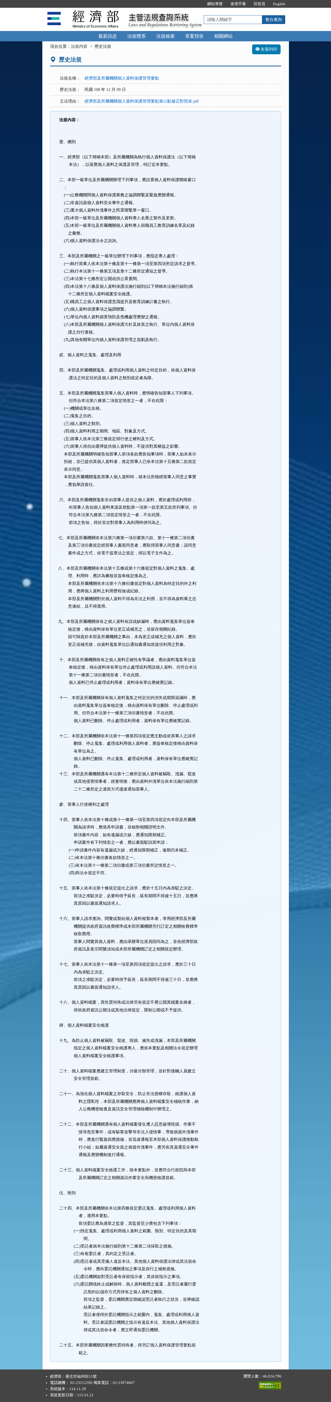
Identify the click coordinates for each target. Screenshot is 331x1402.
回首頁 (259, 4)
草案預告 (194, 36)
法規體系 (136, 36)
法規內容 (79, 46)
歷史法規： (70, 89)
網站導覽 (215, 4)
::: (197, 4)
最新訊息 (107, 36)
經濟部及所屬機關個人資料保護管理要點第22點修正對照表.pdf (142, 101)
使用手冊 (238, 4)
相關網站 (223, 36)
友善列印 (268, 49)
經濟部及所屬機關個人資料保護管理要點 (122, 78)
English (279, 4)
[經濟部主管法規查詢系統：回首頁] (83, 10)
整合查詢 (273, 19)
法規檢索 (165, 36)
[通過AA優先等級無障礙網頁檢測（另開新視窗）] (270, 1384)
